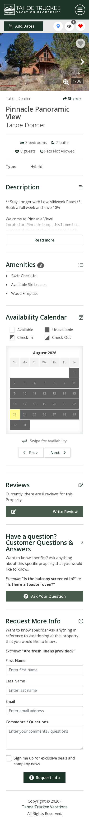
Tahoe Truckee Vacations (44, 806)
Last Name (15, 681)
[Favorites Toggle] (80, 26)
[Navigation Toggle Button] (80, 10)
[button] (6, 62)
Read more (45, 240)
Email (10, 701)
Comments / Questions (27, 722)
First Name (16, 660)
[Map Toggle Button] (58, 26)
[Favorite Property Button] (80, 43)
